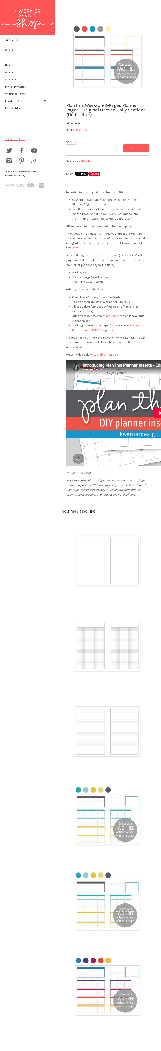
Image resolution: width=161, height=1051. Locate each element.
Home (8, 64)
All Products (12, 79)
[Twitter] (9, 151)
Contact (9, 72)
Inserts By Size (13, 101)
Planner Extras (13, 108)
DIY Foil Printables (15, 86)
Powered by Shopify (15, 175)
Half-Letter (85, 161)
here (75, 248)
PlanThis (82, 129)
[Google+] (34, 161)
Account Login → (15, 139)
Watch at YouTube (106, 354)
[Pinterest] (22, 161)
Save (96, 173)
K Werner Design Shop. (25, 171)
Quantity (71, 141)
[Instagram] (9, 161)
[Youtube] (34, 151)
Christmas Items (15, 93)
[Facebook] (22, 151)
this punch (110, 316)
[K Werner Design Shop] (27, 13)
